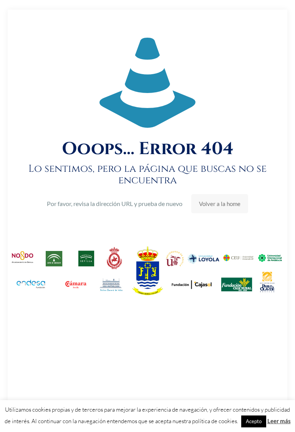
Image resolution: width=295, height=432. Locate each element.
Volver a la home (219, 203)
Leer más (279, 420)
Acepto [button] (254, 421)
